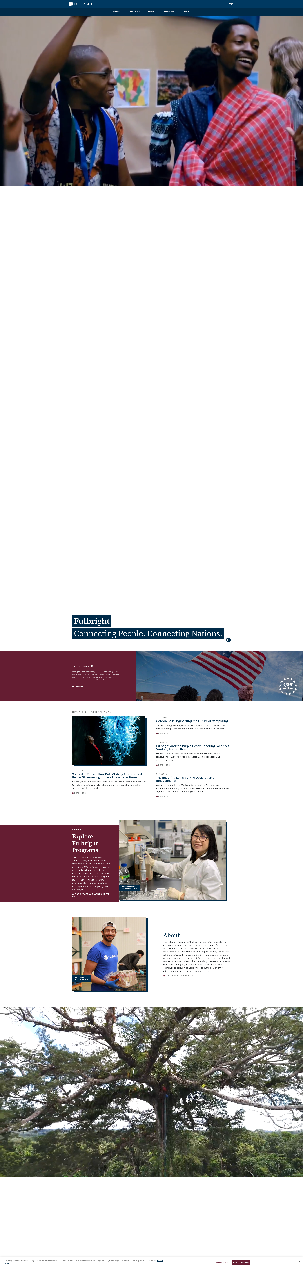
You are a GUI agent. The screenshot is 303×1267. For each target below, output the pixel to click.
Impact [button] (115, 12)
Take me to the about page (179, 976)
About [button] (186, 12)
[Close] (299, 1262)
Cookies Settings (222, 1262)
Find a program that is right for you (90, 895)
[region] (151, 1262)
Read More (80, 793)
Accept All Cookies (241, 1262)
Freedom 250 (134, 12)
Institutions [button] (169, 12)
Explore (78, 687)
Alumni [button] (151, 12)
